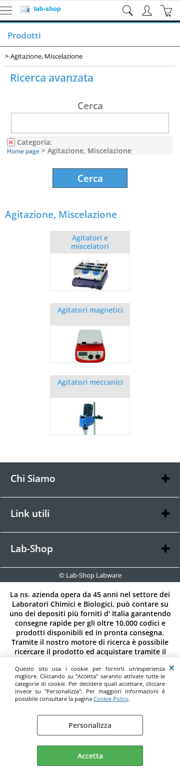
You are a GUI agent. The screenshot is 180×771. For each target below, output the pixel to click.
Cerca (90, 105)
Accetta (90, 755)
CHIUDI (171, 667)
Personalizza (90, 725)
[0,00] (167, 11)
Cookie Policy (111, 698)
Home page (23, 151)
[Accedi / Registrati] (148, 11)
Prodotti (24, 35)
